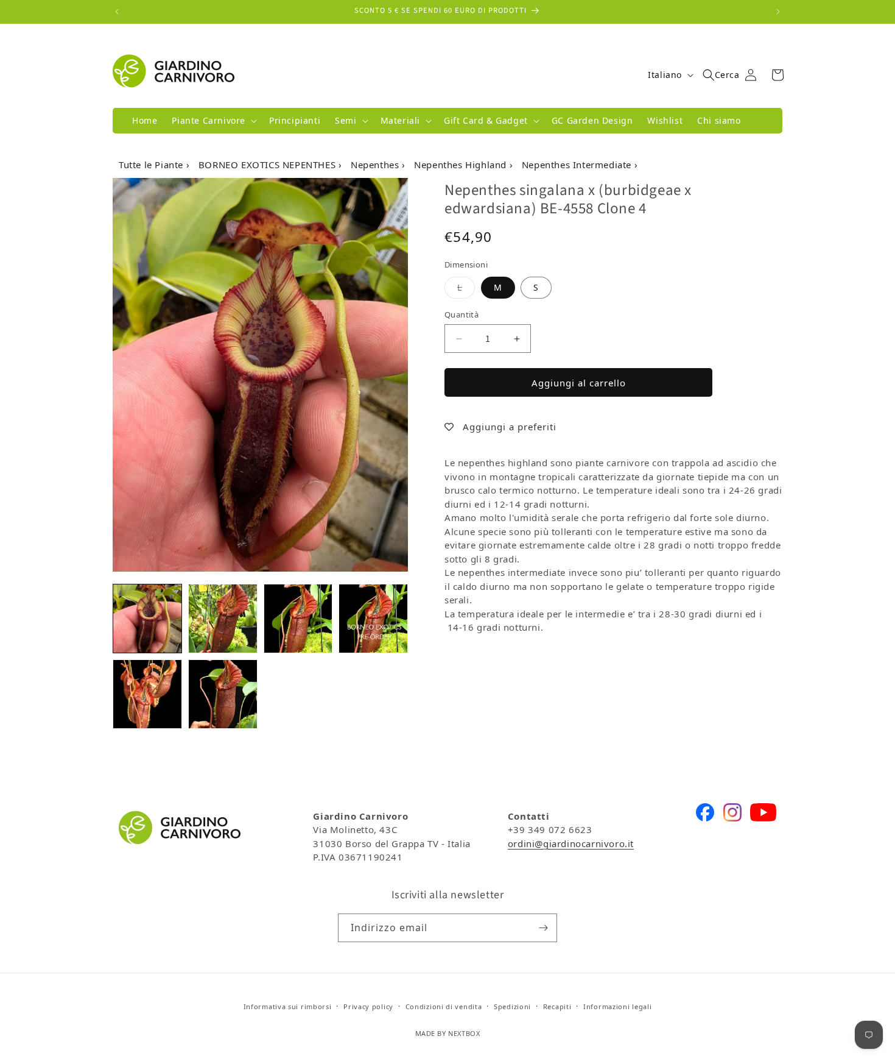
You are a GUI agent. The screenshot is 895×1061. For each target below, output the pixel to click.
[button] (213, 120)
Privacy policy (368, 1006)
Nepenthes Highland (461, 164)
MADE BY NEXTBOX (447, 1033)
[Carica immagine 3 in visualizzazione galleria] (298, 618)
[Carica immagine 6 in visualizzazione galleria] (223, 694)
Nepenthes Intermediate (578, 164)
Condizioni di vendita (443, 1006)
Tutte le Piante (152, 164)
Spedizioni (512, 1006)
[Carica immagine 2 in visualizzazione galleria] (223, 618)
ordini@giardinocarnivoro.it (571, 843)
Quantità (461, 314)
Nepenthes (376, 164)
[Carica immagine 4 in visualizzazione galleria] (373, 618)
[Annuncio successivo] (778, 11)
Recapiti (557, 1006)
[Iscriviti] (543, 928)
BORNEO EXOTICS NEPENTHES (268, 164)
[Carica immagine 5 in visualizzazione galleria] (147, 694)
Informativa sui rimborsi (288, 1006)
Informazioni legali (617, 1006)
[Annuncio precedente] (117, 11)
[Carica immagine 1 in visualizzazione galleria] (147, 618)
